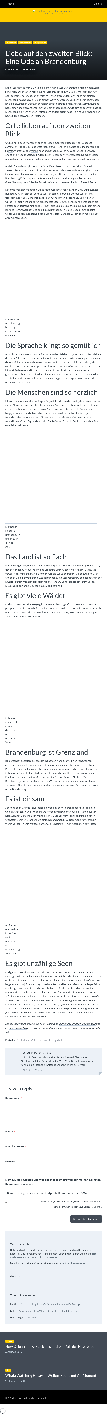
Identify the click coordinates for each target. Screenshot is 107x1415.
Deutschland (11, 43)
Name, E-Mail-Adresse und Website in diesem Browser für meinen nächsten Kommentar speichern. (53, 1182)
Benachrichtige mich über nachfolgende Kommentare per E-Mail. (48, 1193)
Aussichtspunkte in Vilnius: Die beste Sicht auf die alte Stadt (50, 1310)
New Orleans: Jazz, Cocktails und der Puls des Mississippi (50, 1346)
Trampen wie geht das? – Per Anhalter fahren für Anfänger (51, 1304)
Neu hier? (32, 1317)
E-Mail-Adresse (15, 1146)
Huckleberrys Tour (18, 1027)
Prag (10, 150)
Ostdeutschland (25, 43)
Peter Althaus (11, 69)
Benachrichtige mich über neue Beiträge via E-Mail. (78, 1207)
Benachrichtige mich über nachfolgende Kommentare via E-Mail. (71, 1201)
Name (10, 1131)
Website (38, 1070)
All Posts (26, 1070)
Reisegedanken (40, 43)
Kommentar (14, 1098)
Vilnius (34, 150)
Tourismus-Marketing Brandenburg (77, 1023)
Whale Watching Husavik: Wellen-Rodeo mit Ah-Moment (50, 1375)
